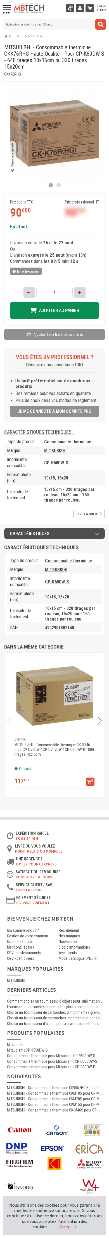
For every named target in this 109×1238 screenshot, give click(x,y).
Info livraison (28, 271)
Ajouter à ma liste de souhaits (58, 334)
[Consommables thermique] (22, 36)
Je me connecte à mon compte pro (54, 411)
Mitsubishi (15, 1044)
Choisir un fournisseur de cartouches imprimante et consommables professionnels (54, 1018)
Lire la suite (87, 514)
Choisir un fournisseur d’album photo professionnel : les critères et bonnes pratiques (54, 1023)
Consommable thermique (67, 441)
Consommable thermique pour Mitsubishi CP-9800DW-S (51, 1056)
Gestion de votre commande (28, 936)
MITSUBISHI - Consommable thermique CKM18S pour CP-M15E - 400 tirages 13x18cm (54, 1093)
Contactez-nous (20, 941)
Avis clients (68, 953)
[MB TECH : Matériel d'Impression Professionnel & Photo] (29, 8)
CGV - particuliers (20, 958)
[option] (54, 722)
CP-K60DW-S (56, 462)
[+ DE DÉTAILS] (90, 782)
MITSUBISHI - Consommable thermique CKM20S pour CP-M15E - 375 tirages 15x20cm (54, 1099)
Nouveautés (68, 941)
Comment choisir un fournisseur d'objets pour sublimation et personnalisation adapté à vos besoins (54, 1001)
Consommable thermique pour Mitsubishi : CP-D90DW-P (51, 1067)
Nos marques (69, 936)
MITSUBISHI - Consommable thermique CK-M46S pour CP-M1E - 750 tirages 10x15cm (54, 1110)
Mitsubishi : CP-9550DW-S (27, 1050)
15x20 (62, 478)
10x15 (49, 478)
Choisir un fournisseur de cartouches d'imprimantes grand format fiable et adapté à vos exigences (54, 1012)
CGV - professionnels (24, 953)
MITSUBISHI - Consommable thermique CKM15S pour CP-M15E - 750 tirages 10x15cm (54, 1104)
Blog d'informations (74, 947)
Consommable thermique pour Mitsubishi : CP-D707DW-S (52, 1061)
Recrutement (69, 930)
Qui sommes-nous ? (23, 930)
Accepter (67, 1226)
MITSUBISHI (55, 450)
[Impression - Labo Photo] (14, 36)
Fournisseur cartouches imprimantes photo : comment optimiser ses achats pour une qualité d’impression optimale (54, 1007)
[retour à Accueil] (6, 35)
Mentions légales (20, 947)
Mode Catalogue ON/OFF (78, 958)
